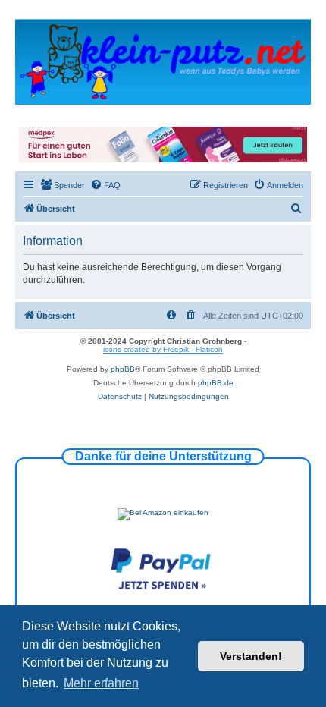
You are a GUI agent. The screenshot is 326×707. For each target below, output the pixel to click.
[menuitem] (62, 185)
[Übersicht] (163, 61)
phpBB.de (216, 383)
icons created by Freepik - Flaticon (163, 349)
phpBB (123, 369)
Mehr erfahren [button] (101, 683)
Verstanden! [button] (251, 656)
